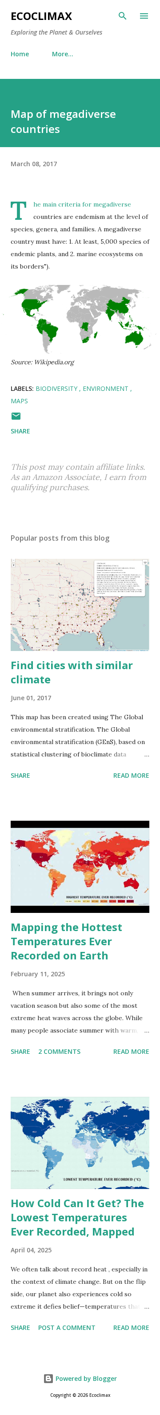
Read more (131, 775)
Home (20, 54)
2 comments (59, 1051)
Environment (106, 388)
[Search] (122, 16)
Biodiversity (57, 388)
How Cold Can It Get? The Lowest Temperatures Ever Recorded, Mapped (77, 1217)
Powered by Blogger (85, 1378)
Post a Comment (67, 1327)
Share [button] (20, 431)
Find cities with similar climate (72, 672)
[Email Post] (16, 419)
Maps (19, 401)
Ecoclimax (41, 15)
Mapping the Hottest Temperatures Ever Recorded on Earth (66, 941)
